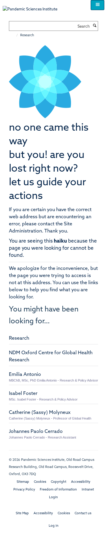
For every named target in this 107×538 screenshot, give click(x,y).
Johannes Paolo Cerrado (36, 431)
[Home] (14, 35)
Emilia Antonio (25, 374)
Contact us (83, 513)
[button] (97, 5)
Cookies (40, 482)
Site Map (22, 513)
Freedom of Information (58, 489)
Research (19, 338)
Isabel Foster (23, 393)
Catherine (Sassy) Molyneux (39, 412)
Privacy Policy (24, 489)
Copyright (58, 482)
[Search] (94, 26)
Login (53, 497)
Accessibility (80, 482)
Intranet (88, 489)
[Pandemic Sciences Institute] (33, 6)
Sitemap (23, 482)
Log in (54, 526)
